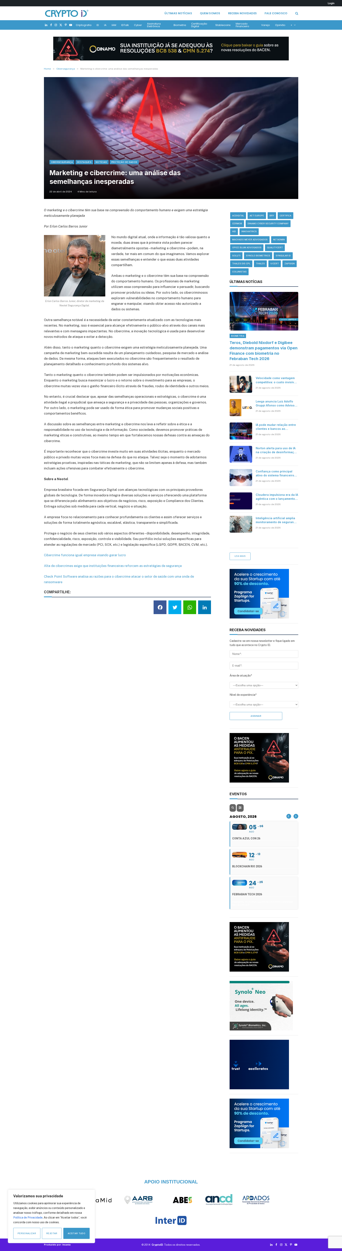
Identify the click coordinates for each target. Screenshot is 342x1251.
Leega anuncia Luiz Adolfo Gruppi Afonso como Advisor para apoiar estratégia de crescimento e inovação (276, 403)
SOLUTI (236, 255)
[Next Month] (296, 816)
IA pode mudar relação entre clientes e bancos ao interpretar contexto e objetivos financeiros (276, 427)
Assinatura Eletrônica (154, 25)
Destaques (84, 162)
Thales (260, 263)
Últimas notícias (178, 13)
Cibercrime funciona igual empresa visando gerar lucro (85, 555)
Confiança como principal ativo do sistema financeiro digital (275, 473)
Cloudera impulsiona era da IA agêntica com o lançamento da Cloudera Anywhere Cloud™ (277, 497)
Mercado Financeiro (242, 25)
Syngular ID (283, 255)
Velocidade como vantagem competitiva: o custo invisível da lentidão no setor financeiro (276, 380)
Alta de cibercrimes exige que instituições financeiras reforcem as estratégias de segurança (113, 566)
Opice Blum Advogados (246, 247)
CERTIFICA (285, 215)
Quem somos (210, 13)
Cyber (138, 25)
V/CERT (274, 263)
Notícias (101, 162)
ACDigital (238, 215)
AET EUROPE (257, 215)
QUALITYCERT (275, 247)
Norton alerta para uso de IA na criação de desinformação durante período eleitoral (276, 450)
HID (234, 231)
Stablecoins (223, 25)
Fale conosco (276, 13)
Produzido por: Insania (57, 1244)
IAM (114, 25)
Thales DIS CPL (241, 263)
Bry (272, 215)
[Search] (296, 13)
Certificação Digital (199, 25)
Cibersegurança (62, 162)
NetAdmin (279, 239)
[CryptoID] (66, 13)
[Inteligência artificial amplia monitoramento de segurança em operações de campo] (241, 524)
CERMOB (237, 223)
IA (105, 25)
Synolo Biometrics (258, 255)
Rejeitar (51, 1233)
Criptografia (83, 25)
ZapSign (289, 263)
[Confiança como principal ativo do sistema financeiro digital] (241, 477)
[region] (51, 1216)
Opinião (280, 25)
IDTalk (125, 25)
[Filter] (240, 808)
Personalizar (27, 1233)
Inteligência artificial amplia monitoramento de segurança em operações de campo (276, 520)
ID (98, 25)
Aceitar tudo (76, 1233)
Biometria (180, 25)
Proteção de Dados (124, 162)
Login (331, 3)
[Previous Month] (288, 816)
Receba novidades (242, 13)
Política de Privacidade (28, 1217)
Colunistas (239, 271)
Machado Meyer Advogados (250, 239)
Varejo (265, 25)
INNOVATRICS (249, 231)
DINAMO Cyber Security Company (268, 223)
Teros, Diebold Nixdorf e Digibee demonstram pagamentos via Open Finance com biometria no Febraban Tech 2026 (263, 350)
